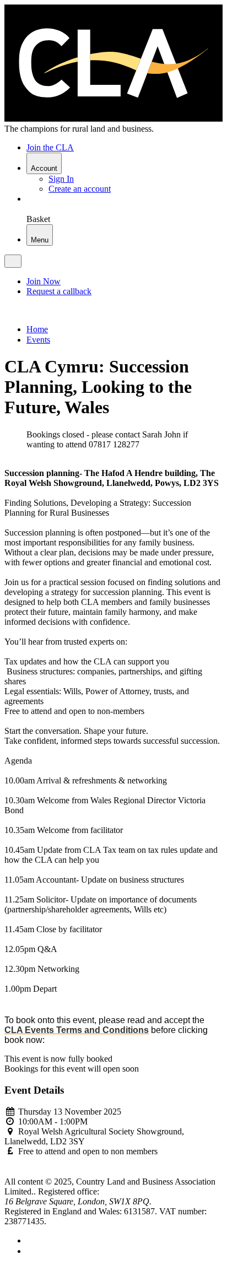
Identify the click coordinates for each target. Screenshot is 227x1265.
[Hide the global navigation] (12, 261)
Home (37, 329)
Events (38, 339)
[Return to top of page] (8, 1171)
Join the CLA (50, 147)
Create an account (79, 188)
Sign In (61, 178)
